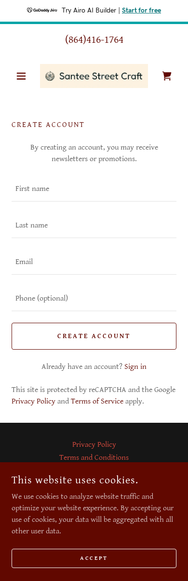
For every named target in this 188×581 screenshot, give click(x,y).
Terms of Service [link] (97, 401)
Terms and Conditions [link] (94, 457)
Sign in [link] (135, 366)
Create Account (94, 336)
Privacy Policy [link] (33, 401)
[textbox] (94, 189)
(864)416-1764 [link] (94, 40)
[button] (24, 76)
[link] (94, 76)
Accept (93, 558)
